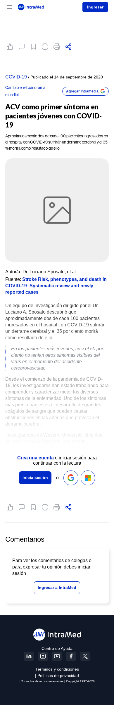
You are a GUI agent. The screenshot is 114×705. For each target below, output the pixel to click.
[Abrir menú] (9, 7)
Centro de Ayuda (57, 648)
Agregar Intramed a (82, 91)
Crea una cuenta (35, 457)
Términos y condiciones (57, 669)
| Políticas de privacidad (57, 675)
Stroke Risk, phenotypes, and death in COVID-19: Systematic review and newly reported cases (56, 286)
